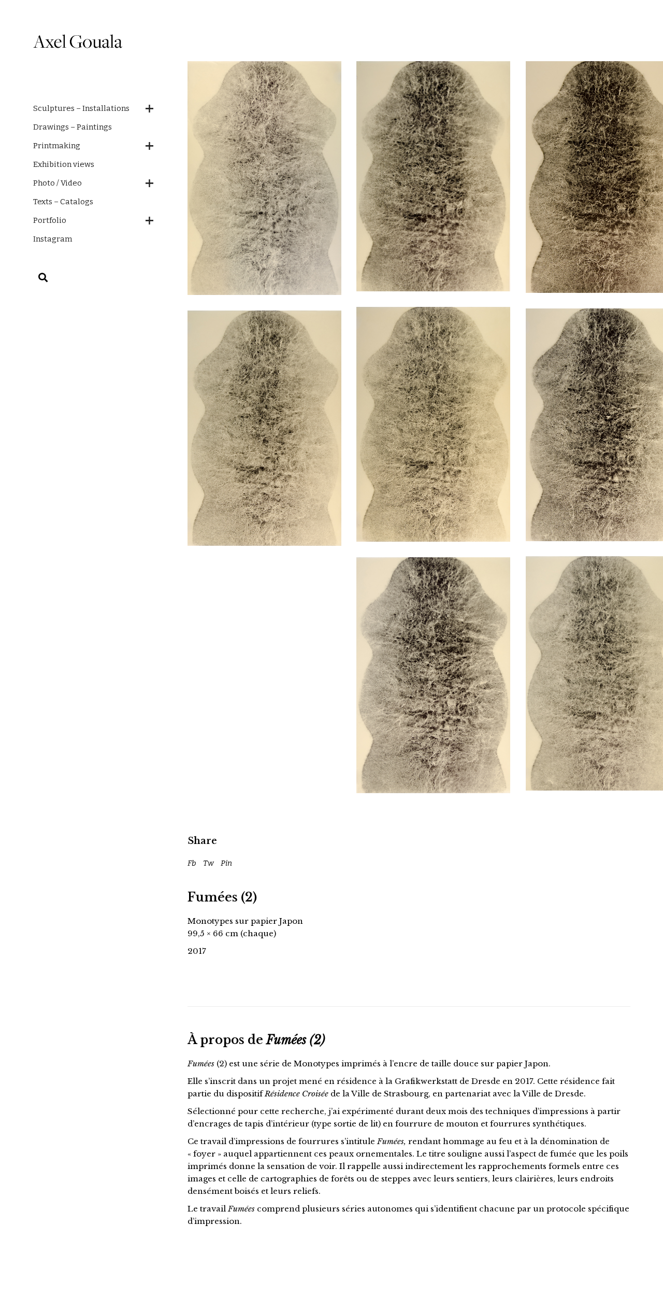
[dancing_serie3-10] (433, 675)
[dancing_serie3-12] (264, 428)
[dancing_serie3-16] (433, 176)
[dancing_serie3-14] (433, 424)
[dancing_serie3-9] (264, 178)
